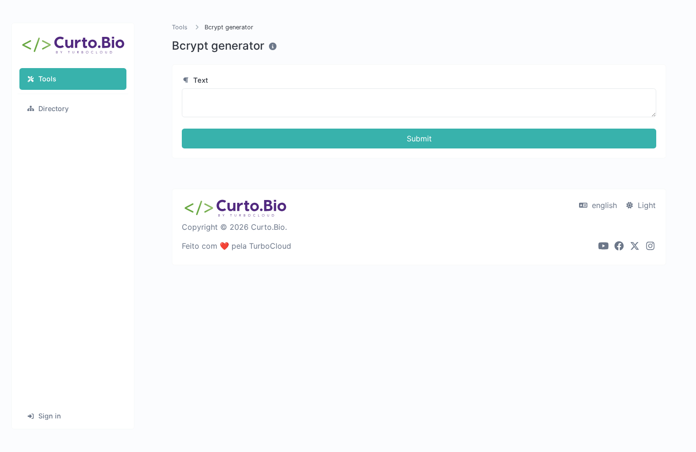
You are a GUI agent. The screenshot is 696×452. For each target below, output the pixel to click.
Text (199, 80)
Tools (47, 79)
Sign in (49, 416)
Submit (419, 138)
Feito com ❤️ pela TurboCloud (236, 246)
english (603, 205)
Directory (53, 108)
